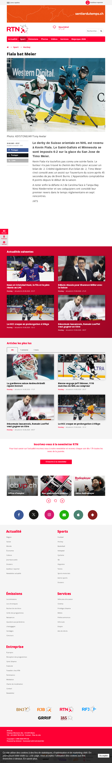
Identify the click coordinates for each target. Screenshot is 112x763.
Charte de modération (14, 684)
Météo (60, 613)
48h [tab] (12, 350)
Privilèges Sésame (64, 608)
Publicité (9, 666)
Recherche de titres (13, 608)
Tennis (60, 569)
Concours (9, 635)
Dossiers (9, 564)
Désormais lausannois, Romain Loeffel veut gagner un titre (79, 325)
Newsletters (64, 515)
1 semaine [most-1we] (24, 350)
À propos (9, 652)
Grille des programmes (14, 613)
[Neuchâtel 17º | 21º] (54, 25)
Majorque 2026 (78, 39)
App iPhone (78, 515)
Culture (9, 555)
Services (64, 39)
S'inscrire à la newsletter (56, 462)
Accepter (103, 756)
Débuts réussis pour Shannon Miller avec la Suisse (80, 286)
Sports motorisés (64, 573)
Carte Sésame (11, 661)
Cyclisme (61, 555)
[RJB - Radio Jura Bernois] (44, 709)
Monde (9, 546)
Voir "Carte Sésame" (89, 486)
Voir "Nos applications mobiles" (22, 486)
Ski (59, 560)
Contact (9, 688)
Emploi (60, 626)
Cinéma (60, 604)
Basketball (61, 546)
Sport (23, 39)
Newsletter (10, 693)
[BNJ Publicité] (22, 709)
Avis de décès (62, 631)
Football (61, 537)
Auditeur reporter (13, 569)
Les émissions (11, 599)
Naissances (10, 617)
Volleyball (61, 551)
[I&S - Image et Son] (67, 718)
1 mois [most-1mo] (36, 350)
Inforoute (61, 622)
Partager (14, 150)
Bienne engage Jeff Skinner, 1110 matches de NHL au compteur (76, 384)
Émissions (33, 39)
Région (8, 537)
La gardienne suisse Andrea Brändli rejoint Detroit (26, 384)
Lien (13, 160)
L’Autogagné (10, 626)
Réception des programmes (16, 657)
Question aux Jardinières (15, 622)
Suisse (8, 541)
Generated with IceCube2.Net (33, 741)
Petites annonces (64, 617)
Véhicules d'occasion (65, 599)
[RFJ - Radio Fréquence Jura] (89, 709)
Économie (10, 551)
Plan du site (36, 735)
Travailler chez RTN (13, 670)
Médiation (10, 679)
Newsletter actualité (13, 573)
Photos (44, 39)
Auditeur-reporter (96, 2)
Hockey (26, 47)
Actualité (12, 39)
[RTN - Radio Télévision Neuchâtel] (67, 709)
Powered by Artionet (14, 741)
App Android (92, 515)
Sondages (9, 631)
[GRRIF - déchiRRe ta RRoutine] (44, 718)
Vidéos (54, 39)
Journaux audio (11, 560)
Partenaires (10, 675)
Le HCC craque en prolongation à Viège (28, 324)
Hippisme (61, 564)
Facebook (19, 515)
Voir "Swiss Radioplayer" (56, 486)
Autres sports (62, 578)
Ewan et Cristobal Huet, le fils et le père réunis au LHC (28, 286)
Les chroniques (12, 604)
